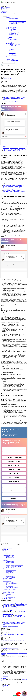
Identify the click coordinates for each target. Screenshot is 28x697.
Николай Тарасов (7, 607)
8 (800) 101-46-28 (4, 8)
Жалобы (8, 58)
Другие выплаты (13, 33)
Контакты (5, 550)
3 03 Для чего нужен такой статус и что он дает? (14, 149)
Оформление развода (13, 40)
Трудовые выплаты (13, 34)
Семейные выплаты (13, 30)
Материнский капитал (11, 27)
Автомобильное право (11, 51)
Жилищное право (10, 43)
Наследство (11, 42)
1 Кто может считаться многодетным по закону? (14, 97)
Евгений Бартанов (7, 605)
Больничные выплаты (14, 35)
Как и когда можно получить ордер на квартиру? (14, 606)
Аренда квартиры (13, 45)
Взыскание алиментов (14, 18)
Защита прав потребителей (12, 60)
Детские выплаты (13, 29)
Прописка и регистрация (14, 44)
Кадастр (10, 48)
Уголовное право (10, 59)
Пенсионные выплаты (14, 32)
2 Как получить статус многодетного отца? (13, 98)
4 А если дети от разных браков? (10, 101)
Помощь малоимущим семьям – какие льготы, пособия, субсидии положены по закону (14, 186)
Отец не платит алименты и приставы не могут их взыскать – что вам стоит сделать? (14, 609)
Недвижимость (12, 49)
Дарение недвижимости (14, 46)
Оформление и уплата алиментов (16, 22)
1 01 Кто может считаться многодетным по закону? (15, 146)
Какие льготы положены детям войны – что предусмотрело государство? (13, 188)
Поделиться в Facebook (16, 656)
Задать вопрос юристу (8, 548)
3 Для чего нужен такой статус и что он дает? (13, 99)
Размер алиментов (13, 23)
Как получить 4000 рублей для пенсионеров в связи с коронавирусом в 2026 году (15, 603)
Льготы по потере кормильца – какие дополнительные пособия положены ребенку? (14, 191)
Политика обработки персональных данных (14, 680)
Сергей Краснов (7, 615)
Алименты (8, 17)
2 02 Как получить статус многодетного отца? (14, 148)
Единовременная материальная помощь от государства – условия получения (14, 616)
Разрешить (16, 695)
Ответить (5, 676)
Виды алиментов (13, 19)
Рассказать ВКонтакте (6, 656)
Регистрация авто (13, 55)
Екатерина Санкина (8, 78)
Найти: (2, 544)
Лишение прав (12, 53)
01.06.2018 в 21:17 (7, 662)
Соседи (10, 50)
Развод (7, 38)
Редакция (5, 549)
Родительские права (13, 39)
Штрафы (11, 54)
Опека (10, 37)
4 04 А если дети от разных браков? (11, 150)
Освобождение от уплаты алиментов (17, 24)
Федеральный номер (5, 7)
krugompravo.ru (4, 11)
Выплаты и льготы (10, 28)
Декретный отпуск (10, 26)
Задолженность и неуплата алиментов (17, 21)
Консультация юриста (11, 56)
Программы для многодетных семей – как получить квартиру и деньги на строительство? (13, 647)
